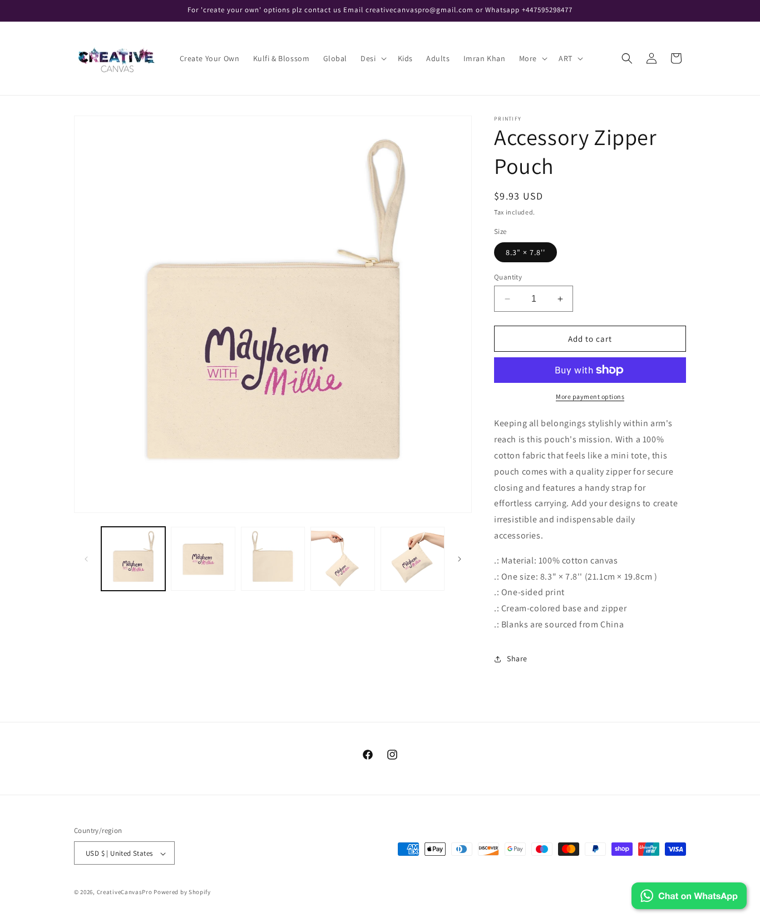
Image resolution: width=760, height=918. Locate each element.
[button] (372, 58)
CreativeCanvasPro (124, 892)
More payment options (590, 396)
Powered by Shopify (182, 892)
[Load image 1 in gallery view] (133, 559)
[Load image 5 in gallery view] (413, 559)
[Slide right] (459, 559)
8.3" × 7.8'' (525, 252)
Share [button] (517, 658)
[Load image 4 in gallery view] (342, 559)
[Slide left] (86, 559)
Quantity (508, 277)
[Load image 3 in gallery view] (273, 559)
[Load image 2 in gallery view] (203, 559)
